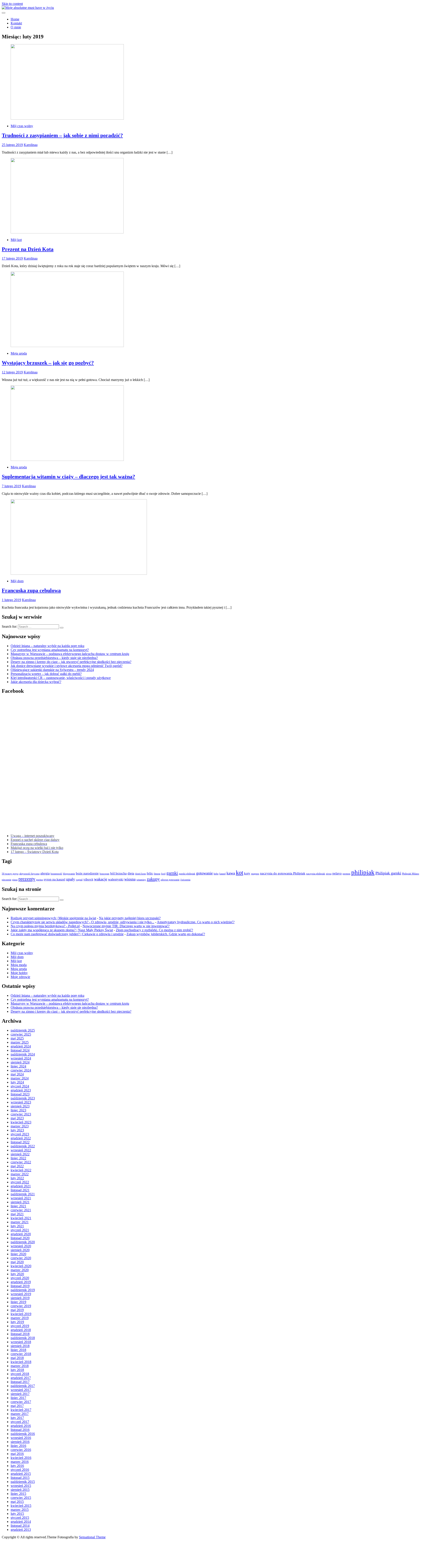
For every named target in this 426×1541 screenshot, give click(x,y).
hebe (216, 873)
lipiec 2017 (18, 1398)
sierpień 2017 (20, 1394)
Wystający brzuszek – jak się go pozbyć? (48, 363)
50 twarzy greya (10, 873)
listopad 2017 (20, 1382)
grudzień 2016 (21, 1426)
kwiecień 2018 (21, 1362)
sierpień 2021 (20, 1202)
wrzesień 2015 (21, 1486)
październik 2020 (23, 1242)
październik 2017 (23, 1386)
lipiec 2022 (18, 1158)
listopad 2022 (20, 1142)
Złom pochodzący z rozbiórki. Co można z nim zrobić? (154, 930)
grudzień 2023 (21, 1090)
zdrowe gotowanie (170, 879)
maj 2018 (17, 1358)
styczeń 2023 (20, 1134)
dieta (131, 873)
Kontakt (16, 23)
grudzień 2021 (21, 1186)
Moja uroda (19, 353)
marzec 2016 (20, 1462)
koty (247, 873)
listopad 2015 (20, 1478)
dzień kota (140, 873)
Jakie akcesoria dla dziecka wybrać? (36, 682)
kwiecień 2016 (21, 1458)
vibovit (88, 879)
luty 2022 (17, 1178)
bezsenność (56, 873)
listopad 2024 (20, 1050)
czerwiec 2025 (21, 1034)
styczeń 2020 (20, 1278)
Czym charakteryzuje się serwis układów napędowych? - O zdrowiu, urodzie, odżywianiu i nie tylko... (82, 922)
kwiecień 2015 (21, 1505)
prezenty (26, 879)
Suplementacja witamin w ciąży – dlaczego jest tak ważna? (68, 476)
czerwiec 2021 (21, 1210)
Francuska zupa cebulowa (31, 590)
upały (70, 879)
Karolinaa (30, 145)
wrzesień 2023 (21, 1102)
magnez (255, 873)
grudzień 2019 (21, 1282)
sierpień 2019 (20, 1298)
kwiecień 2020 (21, 1266)
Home (15, 19)
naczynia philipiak (315, 873)
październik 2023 (23, 1098)
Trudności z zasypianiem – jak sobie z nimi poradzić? (62, 135)
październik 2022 (23, 1146)
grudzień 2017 (21, 1378)
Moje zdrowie (20, 977)
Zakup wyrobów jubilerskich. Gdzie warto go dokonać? (165, 934)
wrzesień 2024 (21, 1058)
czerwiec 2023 (21, 1114)
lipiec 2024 (18, 1066)
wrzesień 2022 (21, 1150)
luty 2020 (17, 1274)
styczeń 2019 (20, 1326)
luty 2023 (17, 1130)
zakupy (153, 878)
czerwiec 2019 (21, 1306)
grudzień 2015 (21, 1474)
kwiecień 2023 (21, 1122)
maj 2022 (17, 1166)
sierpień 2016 (20, 1442)
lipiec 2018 (18, 1350)
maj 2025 (17, 1038)
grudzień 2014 (21, 1521)
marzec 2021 (20, 1222)
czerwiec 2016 (21, 1450)
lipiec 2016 (18, 1446)
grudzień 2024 (21, 1046)
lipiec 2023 (18, 1110)
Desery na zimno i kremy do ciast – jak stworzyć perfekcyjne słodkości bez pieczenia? (71, 662)
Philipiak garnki (388, 873)
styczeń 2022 (20, 1182)
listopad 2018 (20, 1334)
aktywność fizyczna (29, 873)
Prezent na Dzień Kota (27, 249)
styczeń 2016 (20, 1470)
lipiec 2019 (18, 1302)
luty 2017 (17, 1418)
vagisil (79, 879)
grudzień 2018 (21, 1330)
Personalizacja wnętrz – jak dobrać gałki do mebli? (46, 674)
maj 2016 (17, 1454)
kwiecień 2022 (21, 1170)
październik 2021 (23, 1194)
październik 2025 (23, 1030)
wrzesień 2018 (21, 1342)
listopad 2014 (20, 1525)
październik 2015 (23, 1482)
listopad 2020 (20, 1238)
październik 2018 (23, 1338)
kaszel (222, 873)
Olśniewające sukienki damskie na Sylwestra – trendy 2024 (52, 670)
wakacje (100, 879)
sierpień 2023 (20, 1106)
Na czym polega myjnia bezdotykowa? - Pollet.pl (45, 926)
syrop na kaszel (54, 879)
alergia (45, 873)
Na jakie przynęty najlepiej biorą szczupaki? (130, 918)
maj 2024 (17, 1074)
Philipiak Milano (410, 873)
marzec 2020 (20, 1270)
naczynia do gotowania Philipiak (282, 873)
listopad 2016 (20, 1430)
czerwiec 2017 (21, 1402)
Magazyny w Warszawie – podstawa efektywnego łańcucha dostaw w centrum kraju (70, 654)
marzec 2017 (20, 1414)
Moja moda (19, 965)
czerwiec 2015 (21, 1498)
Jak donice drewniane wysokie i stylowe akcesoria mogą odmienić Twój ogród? (66, 666)
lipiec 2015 (18, 1494)
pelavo (337, 873)
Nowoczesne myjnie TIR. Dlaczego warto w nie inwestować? (126, 926)
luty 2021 (17, 1226)
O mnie (16, 27)
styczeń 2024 (20, 1086)
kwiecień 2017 (21, 1410)
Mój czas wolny (22, 126)
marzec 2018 (20, 1366)
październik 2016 (23, 1434)
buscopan (104, 873)
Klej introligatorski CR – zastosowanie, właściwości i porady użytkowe (61, 678)
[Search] (61, 627)
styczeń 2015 (20, 1517)
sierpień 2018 (20, 1346)
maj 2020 (17, 1262)
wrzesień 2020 (21, 1246)
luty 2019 (17, 1322)
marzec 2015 (20, 1509)
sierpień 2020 (20, 1250)
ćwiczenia (185, 879)
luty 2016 (17, 1466)
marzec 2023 (20, 1126)
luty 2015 (17, 1513)
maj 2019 (17, 1310)
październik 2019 (23, 1290)
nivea (328, 873)
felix (150, 873)
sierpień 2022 (20, 1154)
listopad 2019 (20, 1286)
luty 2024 (17, 1082)
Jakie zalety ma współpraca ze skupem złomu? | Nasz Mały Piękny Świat (62, 930)
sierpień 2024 (20, 1062)
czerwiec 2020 (21, 1258)
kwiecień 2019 (21, 1314)
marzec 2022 (20, 1174)
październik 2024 (23, 1054)
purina (39, 879)
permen (346, 873)
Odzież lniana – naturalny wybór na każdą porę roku (47, 646)
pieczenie (6, 879)
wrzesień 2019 (21, 1294)
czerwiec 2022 (21, 1162)
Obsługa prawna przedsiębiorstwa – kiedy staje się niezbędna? (54, 658)
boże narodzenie (87, 873)
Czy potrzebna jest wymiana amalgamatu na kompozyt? (50, 650)
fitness (157, 873)
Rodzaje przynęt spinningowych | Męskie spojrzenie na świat (53, 918)
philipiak (363, 872)
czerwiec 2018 (21, 1354)
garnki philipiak (187, 873)
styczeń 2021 (20, 1230)
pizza (15, 879)
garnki (172, 872)
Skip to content (12, 4)
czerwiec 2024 (21, 1070)
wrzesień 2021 (21, 1198)
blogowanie (69, 873)
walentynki (115, 879)
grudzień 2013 (21, 1529)
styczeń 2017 (20, 1422)
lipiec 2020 (18, 1254)
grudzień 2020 (21, 1234)
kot (239, 872)
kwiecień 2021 (21, 1218)
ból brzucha (118, 873)
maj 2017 (17, 1406)
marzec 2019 (20, 1318)
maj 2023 (17, 1118)
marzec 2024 (20, 1078)
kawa (231, 873)
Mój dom (17, 581)
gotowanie (204, 873)
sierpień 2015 (20, 1490)
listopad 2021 (20, 1190)
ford (163, 873)
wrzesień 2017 (21, 1390)
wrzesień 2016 (21, 1438)
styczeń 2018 (20, 1374)
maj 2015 (17, 1502)
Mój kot (16, 240)
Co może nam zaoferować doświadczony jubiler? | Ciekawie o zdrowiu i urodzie (67, 934)
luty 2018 (17, 1370)
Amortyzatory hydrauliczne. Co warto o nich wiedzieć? (196, 922)
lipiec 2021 (18, 1206)
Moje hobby (19, 973)
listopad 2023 (20, 1094)
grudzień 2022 (21, 1138)
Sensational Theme (92, 1537)
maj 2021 (17, 1214)
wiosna (130, 879)
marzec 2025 (20, 1042)
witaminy (141, 879)
